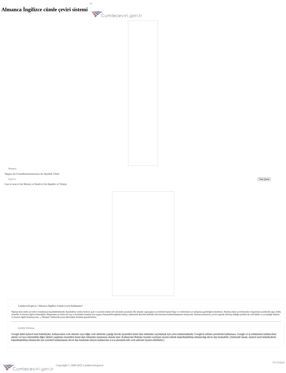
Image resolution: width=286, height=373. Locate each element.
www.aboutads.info (120, 340)
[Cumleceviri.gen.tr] (117, 18)
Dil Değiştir (278, 362)
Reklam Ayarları (142, 337)
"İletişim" (46, 317)
